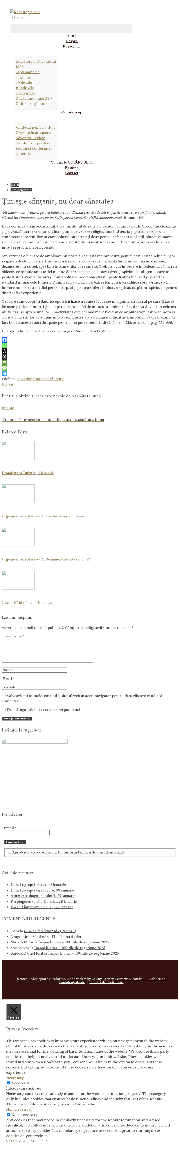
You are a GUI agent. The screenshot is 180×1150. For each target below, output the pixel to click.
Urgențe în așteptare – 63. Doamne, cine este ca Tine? (46, 559)
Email (10, 828)
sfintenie (57, 379)
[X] (4, 357)
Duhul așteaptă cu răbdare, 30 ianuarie (42, 890)
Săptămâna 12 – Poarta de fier (56, 936)
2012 (15, 185)
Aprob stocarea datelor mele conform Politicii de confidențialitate (68, 852)
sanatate (43, 379)
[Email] (4, 362)
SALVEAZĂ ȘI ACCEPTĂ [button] (27, 1141)
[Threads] (4, 351)
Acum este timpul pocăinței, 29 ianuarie (43, 895)
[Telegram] (4, 373)
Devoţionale (21, 190)
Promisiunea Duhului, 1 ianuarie (28, 473)
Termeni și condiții (130, 979)
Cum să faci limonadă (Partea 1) (50, 931)
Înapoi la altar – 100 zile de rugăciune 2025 (73, 942)
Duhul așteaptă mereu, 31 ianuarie (38, 884)
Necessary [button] (15, 1078)
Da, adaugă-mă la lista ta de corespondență (43, 710)
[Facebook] (4, 340)
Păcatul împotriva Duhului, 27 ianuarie (42, 907)
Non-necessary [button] (19, 1109)
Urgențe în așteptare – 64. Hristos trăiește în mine (43, 516)
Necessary (20, 1083)
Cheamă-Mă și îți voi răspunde (27, 602)
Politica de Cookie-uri (107, 982)
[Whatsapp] (4, 345)
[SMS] (4, 368)
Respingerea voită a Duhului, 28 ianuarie (44, 901)
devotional (26, 379)
